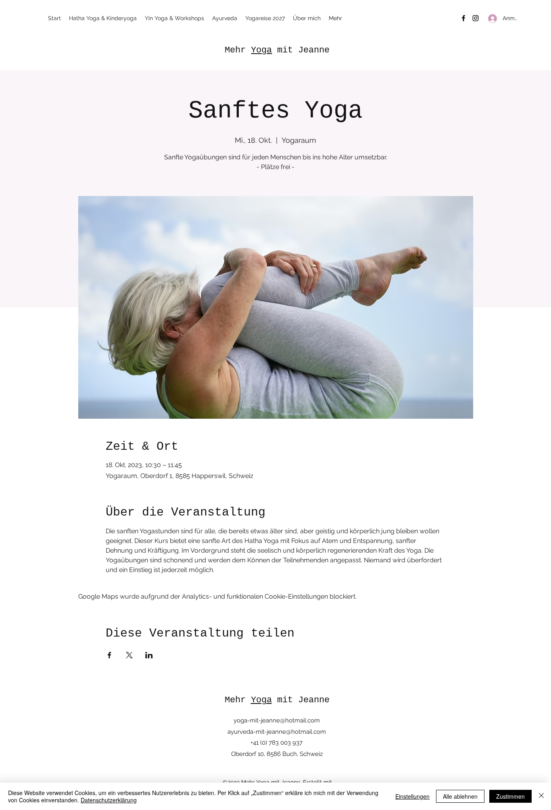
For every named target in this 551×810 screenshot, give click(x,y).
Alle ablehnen (460, 796)
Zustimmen (510, 796)
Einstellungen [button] (412, 796)
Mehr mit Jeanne (277, 50)
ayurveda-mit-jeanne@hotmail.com (276, 731)
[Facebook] (463, 18)
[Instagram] (476, 18)
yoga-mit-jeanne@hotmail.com (277, 720)
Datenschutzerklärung (109, 800)
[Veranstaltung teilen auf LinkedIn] (149, 655)
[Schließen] (541, 796)
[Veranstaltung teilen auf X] (129, 655)
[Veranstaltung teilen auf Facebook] (109, 655)
